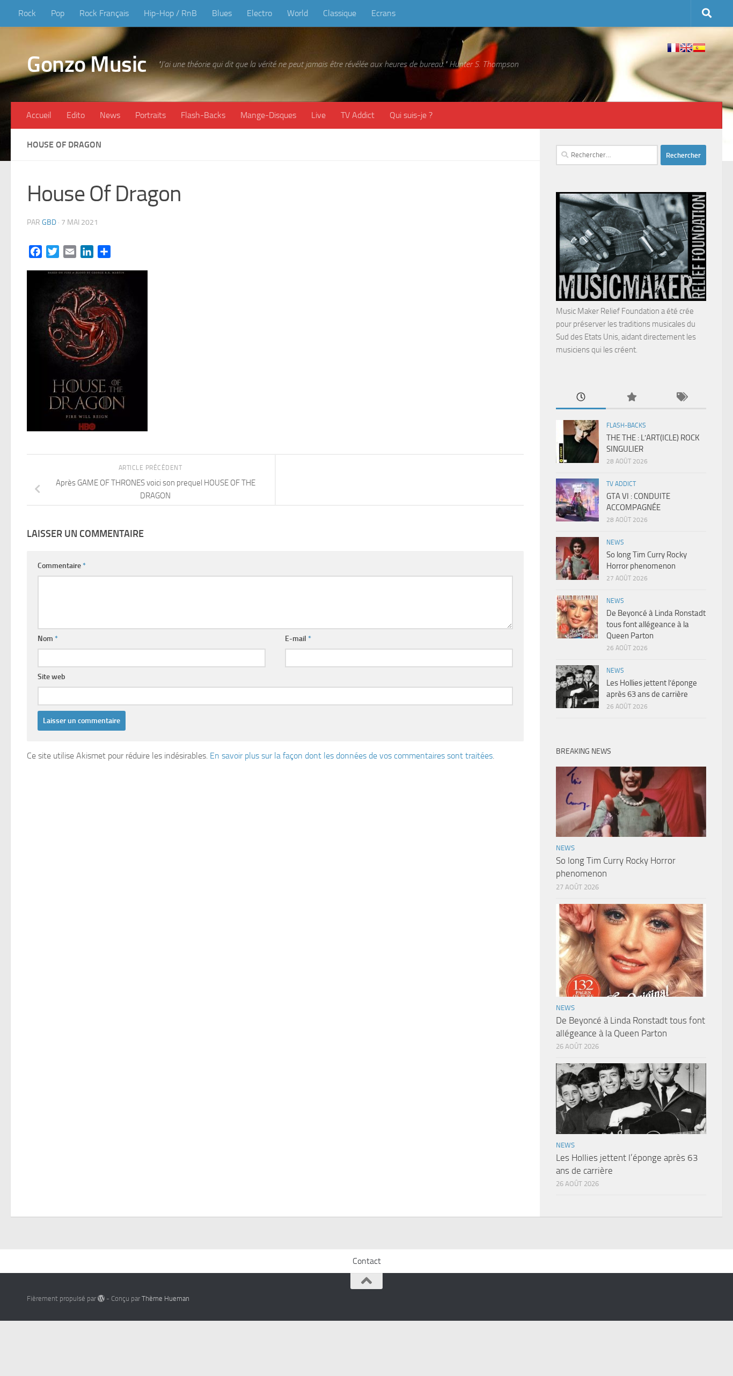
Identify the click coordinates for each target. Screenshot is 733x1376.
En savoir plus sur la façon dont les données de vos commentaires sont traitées (351, 755)
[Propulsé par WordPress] (101, 1298)
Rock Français (104, 13)
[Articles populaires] (631, 397)
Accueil (39, 115)
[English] (686, 47)
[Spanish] (699, 47)
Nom (48, 638)
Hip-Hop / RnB (170, 13)
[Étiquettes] (681, 397)
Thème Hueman (165, 1298)
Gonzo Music (87, 64)
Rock (27, 13)
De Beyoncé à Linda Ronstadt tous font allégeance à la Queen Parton (656, 624)
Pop (57, 13)
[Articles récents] (581, 397)
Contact (367, 1261)
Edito (76, 115)
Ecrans (383, 13)
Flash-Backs (203, 115)
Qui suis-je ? (411, 115)
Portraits (150, 115)
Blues (222, 13)
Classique (339, 13)
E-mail (298, 638)
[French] (673, 47)
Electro (259, 13)
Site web (51, 676)
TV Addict (358, 115)
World (297, 13)
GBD (49, 222)
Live (318, 115)
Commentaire (62, 565)
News (110, 115)
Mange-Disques (268, 115)
